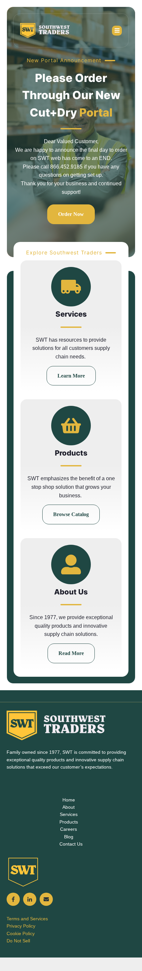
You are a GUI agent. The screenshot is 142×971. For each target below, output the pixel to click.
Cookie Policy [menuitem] (21, 933)
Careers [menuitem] (68, 829)
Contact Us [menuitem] (71, 844)
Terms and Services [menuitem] (27, 918)
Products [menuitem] (68, 822)
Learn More (71, 376)
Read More (71, 653)
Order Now (71, 214)
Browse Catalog (71, 514)
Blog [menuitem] (68, 836)
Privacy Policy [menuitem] (21, 926)
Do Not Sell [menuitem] (18, 940)
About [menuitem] (68, 807)
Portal (96, 112)
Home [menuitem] (68, 799)
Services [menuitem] (69, 814)
